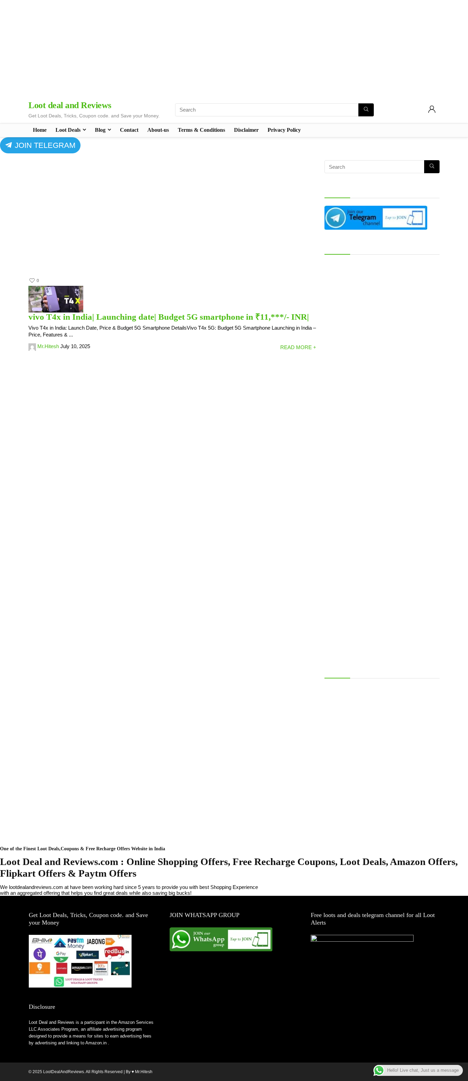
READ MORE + (298, 347)
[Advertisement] (234, 48)
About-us (158, 130)
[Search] (366, 109)
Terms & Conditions (201, 130)
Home (40, 130)
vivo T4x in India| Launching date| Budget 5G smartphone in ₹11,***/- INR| (168, 316)
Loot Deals (68, 130)
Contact (129, 130)
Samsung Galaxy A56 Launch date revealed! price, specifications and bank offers (381, 692)
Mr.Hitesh (48, 346)
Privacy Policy (284, 130)
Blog (100, 130)
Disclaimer (246, 130)
